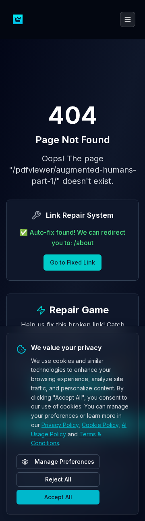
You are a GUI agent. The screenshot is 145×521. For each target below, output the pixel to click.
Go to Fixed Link (72, 262)
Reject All (58, 479)
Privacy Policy (60, 424)
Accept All (58, 497)
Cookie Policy (100, 424)
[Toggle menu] (127, 19)
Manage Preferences (64, 461)
